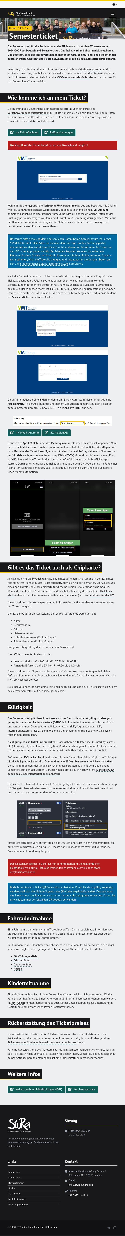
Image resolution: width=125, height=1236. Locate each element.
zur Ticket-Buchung (26, 132)
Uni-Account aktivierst (41, 121)
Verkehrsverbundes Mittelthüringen (28, 113)
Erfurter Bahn (22, 960)
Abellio (18, 968)
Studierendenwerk (90, 69)
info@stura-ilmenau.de (80, 1184)
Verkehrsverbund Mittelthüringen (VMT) (38, 1089)
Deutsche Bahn (23, 964)
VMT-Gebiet (18, 1002)
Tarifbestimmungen (61, 132)
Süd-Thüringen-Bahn (26, 956)
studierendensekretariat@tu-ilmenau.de (44, 263)
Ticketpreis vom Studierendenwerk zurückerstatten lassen (42, 1042)
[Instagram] (114, 1227)
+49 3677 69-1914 (78, 1195)
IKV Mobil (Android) (27, 432)
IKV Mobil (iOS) (59, 432)
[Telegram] (108, 1227)
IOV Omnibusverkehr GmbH (73, 77)
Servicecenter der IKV (101, 595)
